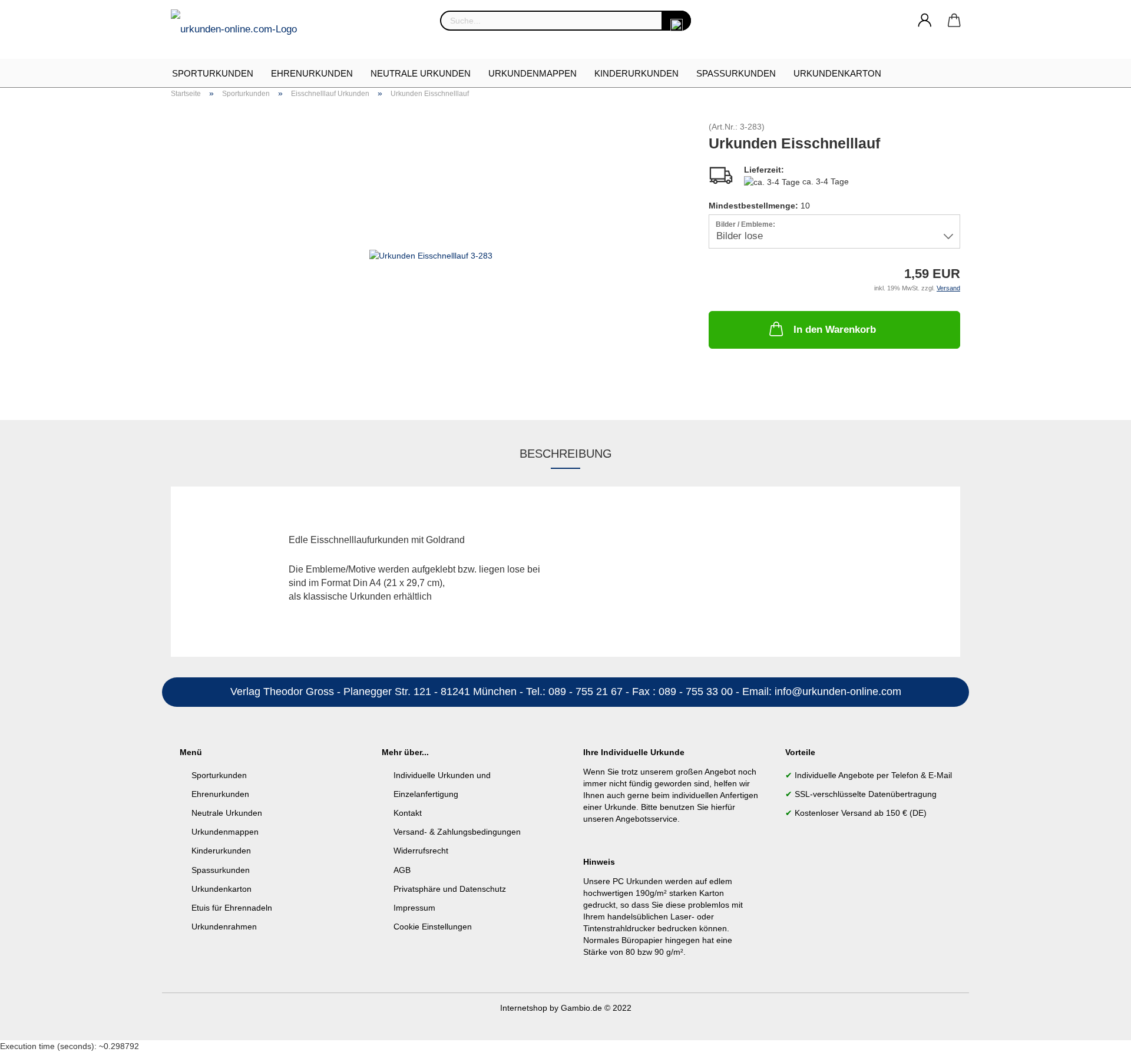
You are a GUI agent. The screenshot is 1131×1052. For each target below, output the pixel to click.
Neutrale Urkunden (421, 73)
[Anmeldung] (925, 20)
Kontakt (407, 813)
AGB (402, 870)
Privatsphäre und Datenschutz (449, 889)
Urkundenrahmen (224, 926)
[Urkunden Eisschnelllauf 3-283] (430, 254)
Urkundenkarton (837, 73)
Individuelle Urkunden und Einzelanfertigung (442, 784)
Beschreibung (566, 453)
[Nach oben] (1098, 1034)
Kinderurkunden (636, 73)
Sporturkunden (212, 73)
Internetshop (523, 1008)
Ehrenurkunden (312, 73)
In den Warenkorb (834, 329)
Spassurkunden (220, 870)
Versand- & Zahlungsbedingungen (457, 831)
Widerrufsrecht (420, 850)
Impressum (414, 907)
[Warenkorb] (954, 20)
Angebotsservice (646, 818)
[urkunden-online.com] (238, 29)
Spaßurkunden (736, 73)
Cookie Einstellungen (432, 926)
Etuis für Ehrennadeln (231, 907)
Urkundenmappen (532, 73)
